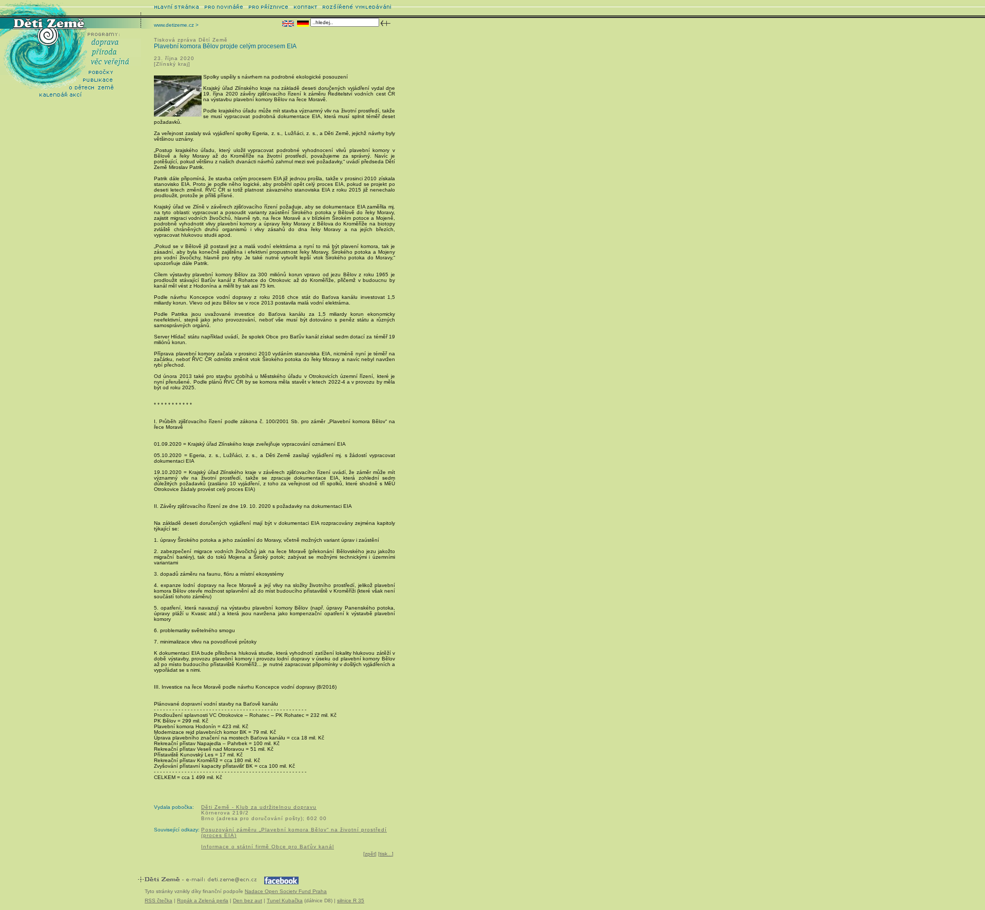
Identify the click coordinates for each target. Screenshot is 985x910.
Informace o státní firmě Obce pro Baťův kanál (267, 846)
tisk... (386, 854)
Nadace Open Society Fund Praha (286, 891)
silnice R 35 (350, 900)
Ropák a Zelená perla (202, 900)
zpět (370, 854)
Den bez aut (247, 900)
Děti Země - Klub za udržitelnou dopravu (259, 807)
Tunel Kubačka (285, 900)
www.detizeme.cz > (176, 25)
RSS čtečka (158, 900)
